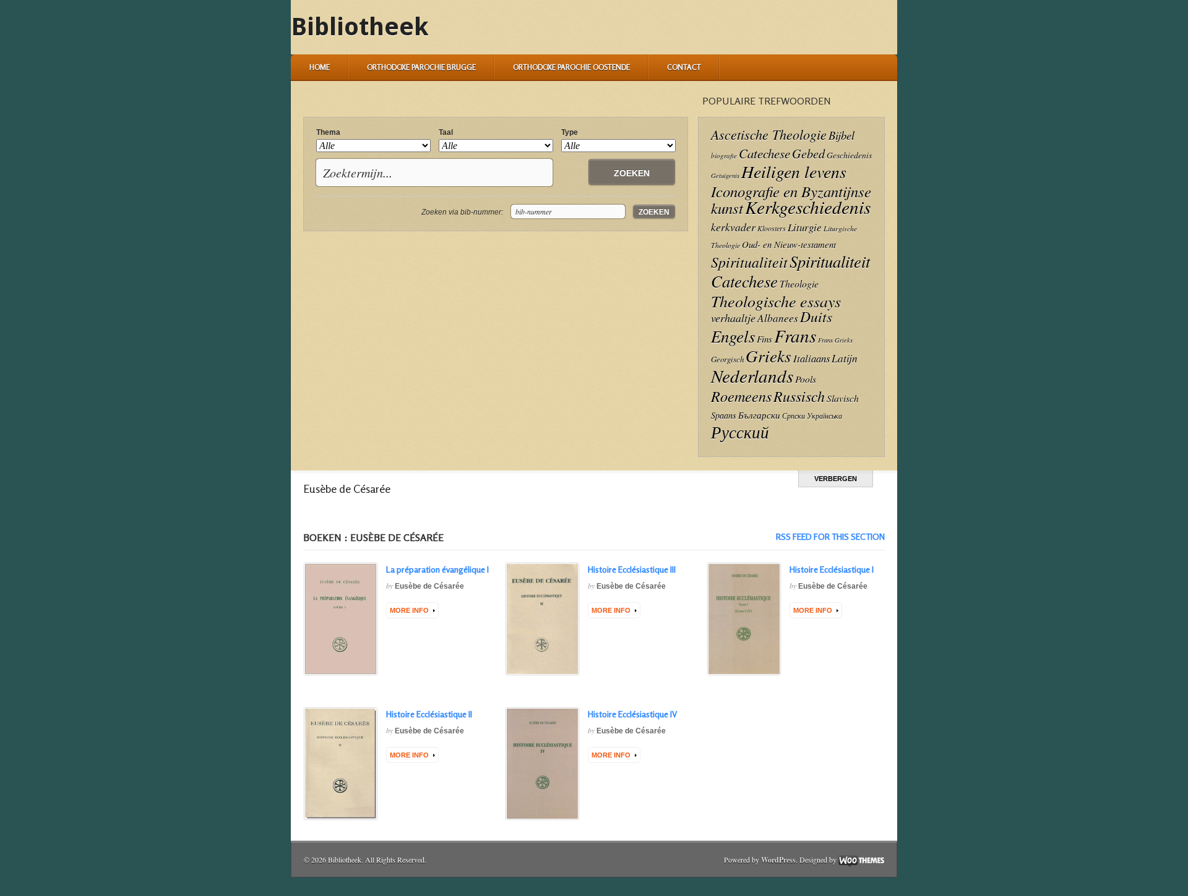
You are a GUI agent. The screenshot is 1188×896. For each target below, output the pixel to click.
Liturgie (805, 227)
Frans (795, 335)
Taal (446, 132)
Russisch (799, 396)
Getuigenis (725, 175)
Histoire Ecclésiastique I (832, 569)
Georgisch (727, 359)
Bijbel (841, 135)
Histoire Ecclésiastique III (632, 569)
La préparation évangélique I (437, 569)
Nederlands (752, 376)
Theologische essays (776, 301)
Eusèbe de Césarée (429, 586)
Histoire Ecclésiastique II (429, 714)
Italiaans (811, 358)
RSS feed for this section (830, 536)
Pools (805, 378)
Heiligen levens (793, 171)
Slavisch (843, 397)
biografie (724, 155)
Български (759, 415)
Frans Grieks (835, 340)
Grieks (768, 355)
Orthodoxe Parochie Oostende (571, 67)
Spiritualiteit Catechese (790, 271)
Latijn (845, 358)
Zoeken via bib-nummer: (462, 212)
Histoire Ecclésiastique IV (632, 714)
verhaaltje (733, 317)
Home (319, 67)
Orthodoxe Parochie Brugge (421, 67)
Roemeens (741, 396)
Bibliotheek (360, 26)
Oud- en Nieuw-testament (789, 244)
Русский (740, 431)
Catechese (764, 153)
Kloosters (771, 228)
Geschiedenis (849, 155)
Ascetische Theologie (769, 134)
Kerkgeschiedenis (808, 207)
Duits (816, 316)
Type (569, 132)
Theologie (799, 283)
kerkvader (733, 227)
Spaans (723, 415)
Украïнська (824, 415)
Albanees (777, 318)
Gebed (808, 153)
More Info (409, 610)
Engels (733, 336)
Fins (764, 339)
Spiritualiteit (749, 261)
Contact (684, 67)
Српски (793, 415)
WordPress (778, 860)
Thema (328, 132)
